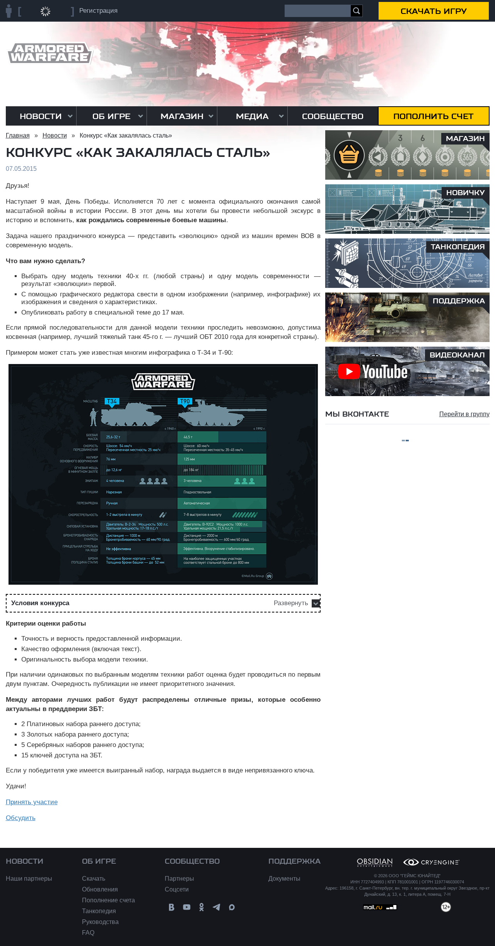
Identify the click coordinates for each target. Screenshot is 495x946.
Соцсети (177, 889)
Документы (284, 878)
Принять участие (32, 802)
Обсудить (21, 818)
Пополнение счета (108, 900)
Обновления (100, 889)
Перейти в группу (464, 414)
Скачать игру (434, 11)
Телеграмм (217, 907)
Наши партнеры (29, 878)
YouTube (186, 907)
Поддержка (294, 861)
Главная (18, 135)
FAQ (88, 932)
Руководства (100, 922)
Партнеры (179, 878)
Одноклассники (201, 907)
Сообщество (333, 116)
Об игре (111, 116)
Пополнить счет (433, 116)
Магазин (181, 116)
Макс (232, 907)
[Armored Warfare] (50, 53)
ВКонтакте (171, 907)
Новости (41, 116)
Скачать (93, 878)
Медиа (252, 116)
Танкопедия (99, 911)
